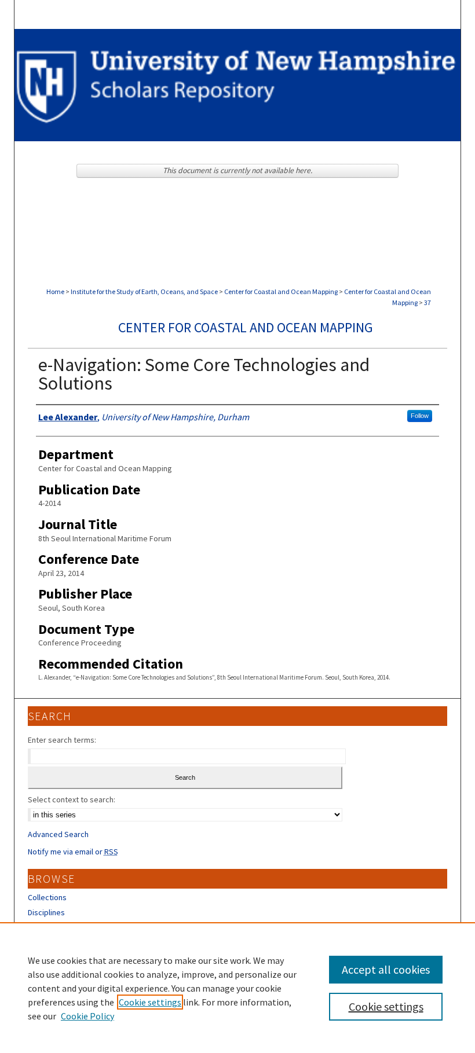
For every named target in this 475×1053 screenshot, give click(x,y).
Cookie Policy (87, 1016)
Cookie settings (150, 1002)
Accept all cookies (386, 969)
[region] (237, 987)
